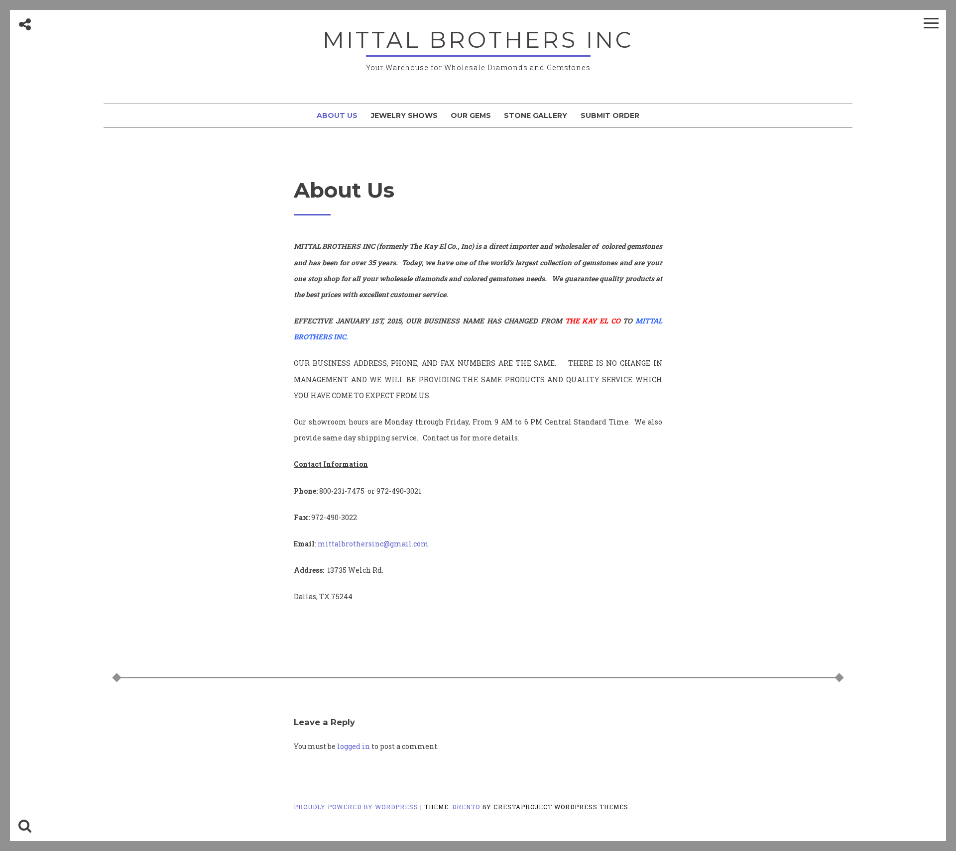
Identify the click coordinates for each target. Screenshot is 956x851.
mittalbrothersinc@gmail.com (373, 543)
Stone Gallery (535, 115)
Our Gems (471, 115)
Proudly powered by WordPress (357, 807)
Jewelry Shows (404, 115)
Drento (466, 807)
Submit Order (610, 115)
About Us (337, 115)
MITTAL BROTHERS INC (478, 39)
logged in (353, 746)
